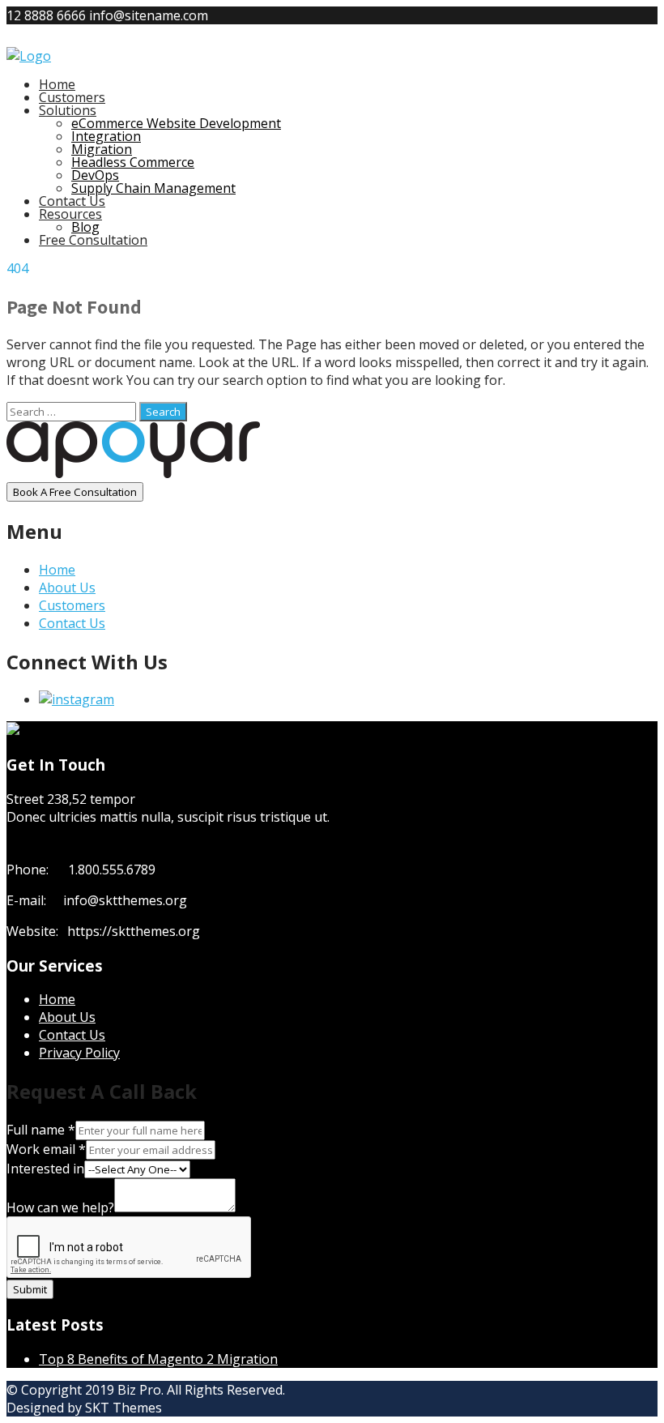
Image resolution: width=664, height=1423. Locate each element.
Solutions (67, 110)
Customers (72, 97)
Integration (106, 136)
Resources (70, 214)
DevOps (95, 175)
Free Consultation (93, 240)
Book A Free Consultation (75, 492)
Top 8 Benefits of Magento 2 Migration (158, 1359)
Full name (40, 1130)
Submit (30, 1289)
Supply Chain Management (153, 188)
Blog (85, 227)
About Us (67, 587)
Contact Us (72, 201)
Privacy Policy (79, 1053)
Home (57, 84)
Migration (101, 149)
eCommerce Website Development (176, 123)
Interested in (45, 1168)
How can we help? (60, 1207)
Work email (46, 1149)
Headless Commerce (132, 162)
